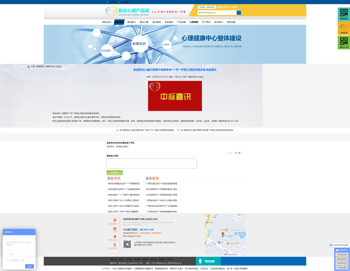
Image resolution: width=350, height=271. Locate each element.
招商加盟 (231, 22)
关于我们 (206, 22)
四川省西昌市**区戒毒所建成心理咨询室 (163, 189)
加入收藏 (125, 2)
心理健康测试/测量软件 (143, 269)
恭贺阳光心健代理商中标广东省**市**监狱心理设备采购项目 (148, 130)
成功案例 (156, 22)
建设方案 (144, 22)
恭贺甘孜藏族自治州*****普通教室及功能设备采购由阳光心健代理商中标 (125, 184)
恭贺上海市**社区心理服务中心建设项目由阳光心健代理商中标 (125, 206)
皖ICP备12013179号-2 (143, 245)
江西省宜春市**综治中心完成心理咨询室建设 (163, 200)
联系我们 (218, 22)
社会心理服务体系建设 (122, 269)
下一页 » (238, 153)
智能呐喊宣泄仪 (161, 269)
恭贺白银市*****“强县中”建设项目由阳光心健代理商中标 (125, 195)
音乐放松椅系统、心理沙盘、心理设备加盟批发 (205, 269)
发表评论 (110, 143)
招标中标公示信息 (53, 66)
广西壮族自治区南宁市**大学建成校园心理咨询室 (163, 206)
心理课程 (193, 22)
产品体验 (181, 22)
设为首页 (113, 2)
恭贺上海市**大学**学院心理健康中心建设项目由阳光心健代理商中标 (125, 212)
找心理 (229, 269)
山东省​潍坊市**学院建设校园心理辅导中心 (163, 195)
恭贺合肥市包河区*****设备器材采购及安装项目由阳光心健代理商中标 (125, 189)
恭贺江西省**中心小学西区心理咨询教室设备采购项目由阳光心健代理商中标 (125, 200)
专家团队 (169, 22)
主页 (33, 66)
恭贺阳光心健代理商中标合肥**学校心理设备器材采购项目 (208, 130)
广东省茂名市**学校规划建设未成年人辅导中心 (163, 212)
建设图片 (131, 22)
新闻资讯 (119, 22)
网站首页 (106, 22)
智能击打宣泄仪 (176, 269)
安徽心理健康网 (240, 269)
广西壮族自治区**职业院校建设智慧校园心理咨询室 (163, 184)
